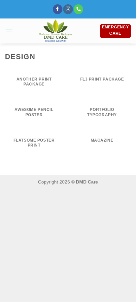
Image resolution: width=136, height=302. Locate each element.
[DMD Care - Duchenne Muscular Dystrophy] (56, 31)
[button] (9, 31)
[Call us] (78, 9)
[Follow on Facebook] (57, 9)
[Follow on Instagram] (68, 9)
